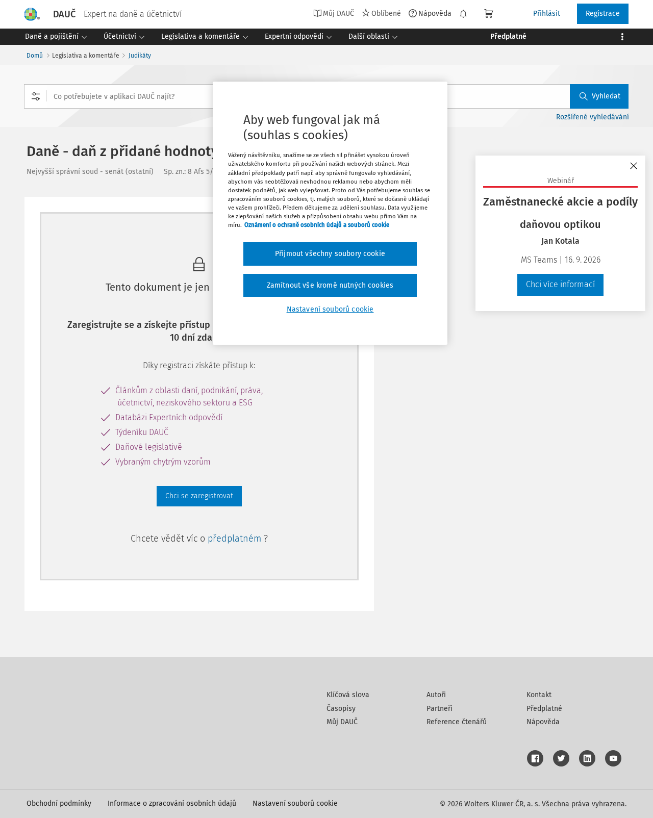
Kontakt (538, 695)
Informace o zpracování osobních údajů (172, 803)
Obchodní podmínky (59, 803)
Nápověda (434, 13)
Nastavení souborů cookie (295, 803)
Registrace (603, 13)
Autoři (436, 695)
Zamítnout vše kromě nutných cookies (330, 285)
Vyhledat (606, 96)
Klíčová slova (347, 695)
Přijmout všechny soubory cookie (330, 253)
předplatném (236, 538)
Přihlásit (546, 13)
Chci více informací (560, 284)
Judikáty (140, 55)
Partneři (439, 708)
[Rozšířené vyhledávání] (35, 96)
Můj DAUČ (342, 722)
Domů (35, 55)
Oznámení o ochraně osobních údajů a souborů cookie (316, 224)
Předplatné (544, 708)
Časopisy (341, 708)
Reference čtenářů (456, 722)
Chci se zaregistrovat (199, 496)
